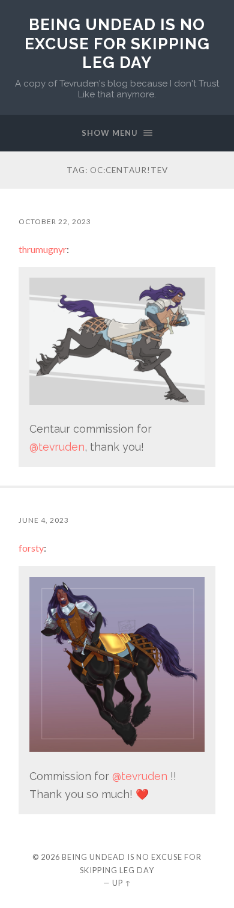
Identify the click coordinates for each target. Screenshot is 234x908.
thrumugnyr (43, 249)
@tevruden (57, 446)
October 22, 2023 (55, 221)
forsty (31, 547)
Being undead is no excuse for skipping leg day (117, 43)
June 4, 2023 (44, 520)
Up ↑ (121, 883)
